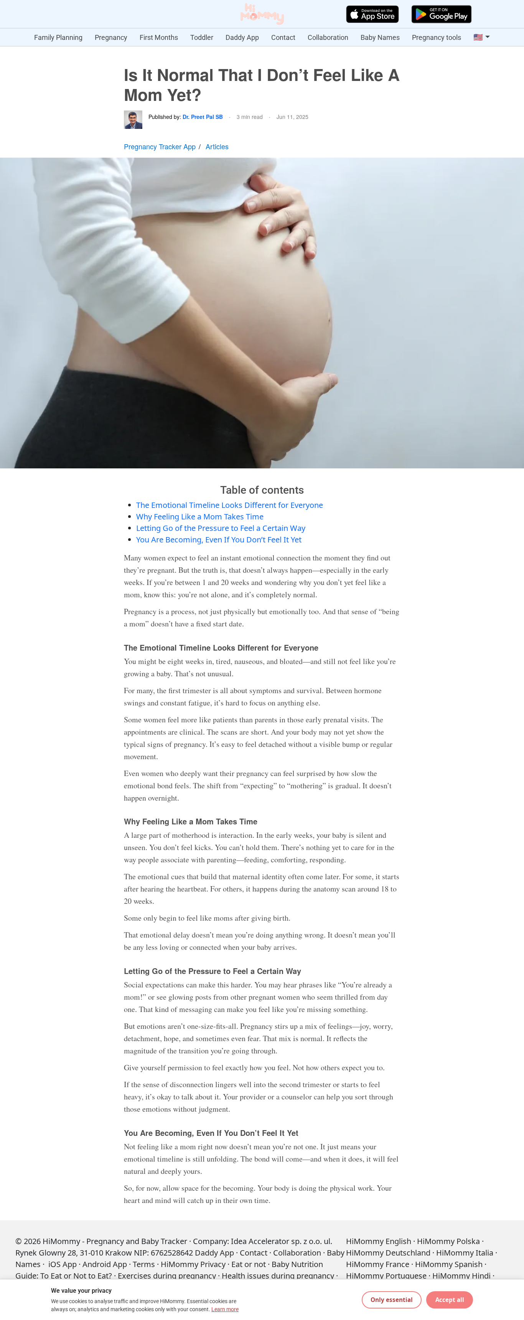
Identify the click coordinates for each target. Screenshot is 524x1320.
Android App (104, 1264)
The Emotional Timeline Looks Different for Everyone (229, 505)
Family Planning (58, 37)
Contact (283, 37)
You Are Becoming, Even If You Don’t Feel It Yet (219, 539)
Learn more (225, 1309)
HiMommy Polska (448, 1241)
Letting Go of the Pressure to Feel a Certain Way (220, 528)
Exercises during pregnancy (167, 1276)
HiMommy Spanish (449, 1264)
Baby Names (380, 37)
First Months (159, 37)
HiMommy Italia (464, 1252)
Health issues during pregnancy (278, 1276)
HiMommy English (378, 1241)
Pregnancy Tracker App (160, 146)
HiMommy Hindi (461, 1276)
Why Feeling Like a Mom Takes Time (200, 516)
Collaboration (328, 37)
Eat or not (248, 1264)
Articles (217, 146)
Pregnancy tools (436, 37)
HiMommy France (377, 1264)
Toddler (201, 37)
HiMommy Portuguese (386, 1276)
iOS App (62, 1264)
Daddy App (242, 37)
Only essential (392, 1300)
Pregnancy (111, 37)
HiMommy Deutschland (388, 1252)
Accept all (449, 1300)
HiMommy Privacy (193, 1264)
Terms (144, 1264)
